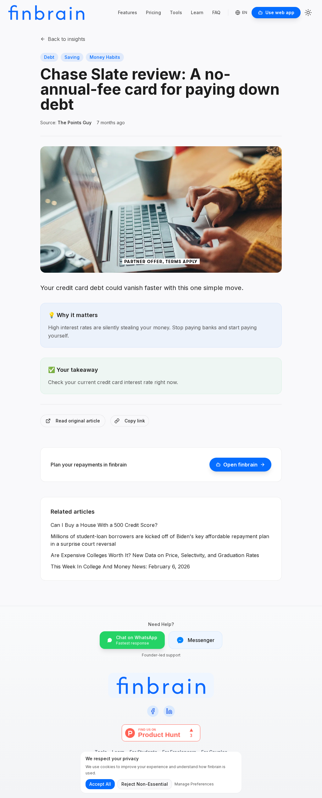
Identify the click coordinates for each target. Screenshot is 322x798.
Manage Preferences (194, 784)
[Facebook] (152, 711)
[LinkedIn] (169, 711)
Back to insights (66, 39)
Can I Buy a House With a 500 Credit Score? (104, 525)
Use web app (279, 12)
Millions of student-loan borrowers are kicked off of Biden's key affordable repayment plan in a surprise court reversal (160, 540)
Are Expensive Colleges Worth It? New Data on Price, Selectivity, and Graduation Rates (155, 555)
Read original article (78, 420)
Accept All (100, 784)
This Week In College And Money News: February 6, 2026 (120, 566)
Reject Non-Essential (144, 784)
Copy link (135, 420)
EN (244, 12)
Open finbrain (240, 464)
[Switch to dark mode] (308, 12)
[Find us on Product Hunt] (161, 732)
